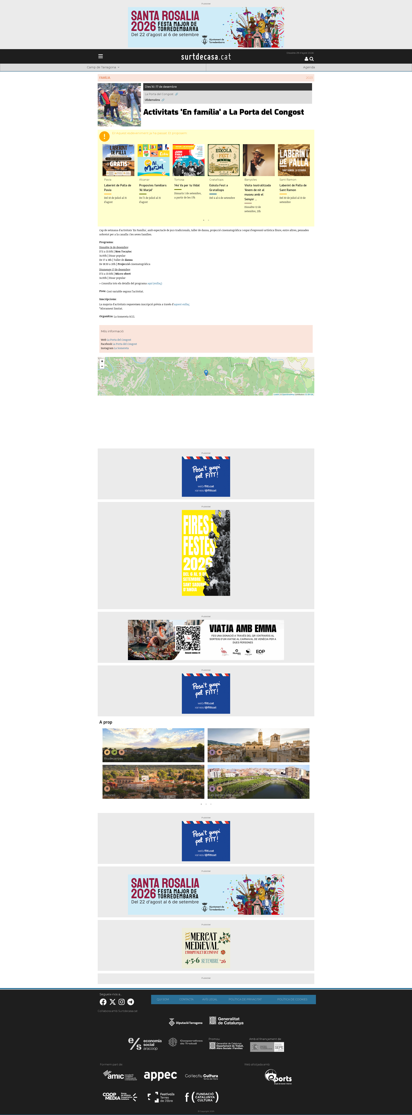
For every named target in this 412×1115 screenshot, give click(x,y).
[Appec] (161, 1077)
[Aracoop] (145, 1045)
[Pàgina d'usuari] (306, 60)
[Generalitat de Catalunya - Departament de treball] (226, 1049)
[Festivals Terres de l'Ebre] (161, 1099)
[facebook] (103, 1003)
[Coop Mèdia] (120, 1099)
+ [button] (102, 361)
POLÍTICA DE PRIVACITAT (245, 999)
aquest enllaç (182, 304)
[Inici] (206, 56)
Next (307, 183)
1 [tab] (203, 219)
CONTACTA (186, 999)
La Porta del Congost (159, 94)
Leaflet (276, 394)
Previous (105, 183)
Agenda (309, 67)
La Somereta (121, 348)
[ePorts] (278, 1077)
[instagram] (122, 1003)
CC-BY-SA (309, 394)
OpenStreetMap (288, 394)
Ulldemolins (152, 100)
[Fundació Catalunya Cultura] (202, 1099)
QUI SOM (163, 999)
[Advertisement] (206, 420)
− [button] (102, 366)
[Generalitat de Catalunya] (226, 1024)
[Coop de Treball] (185, 1045)
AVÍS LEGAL (209, 999)
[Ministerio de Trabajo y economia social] (267, 1049)
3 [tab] (210, 803)
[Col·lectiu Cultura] (202, 1077)
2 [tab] (208, 219)
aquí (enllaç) (154, 283)
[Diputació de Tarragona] (185, 1024)
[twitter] (112, 1003)
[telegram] (130, 1003)
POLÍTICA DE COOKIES (292, 999)
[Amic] (120, 1077)
